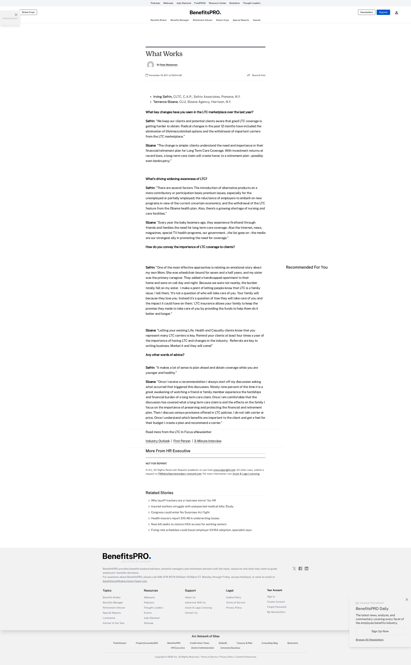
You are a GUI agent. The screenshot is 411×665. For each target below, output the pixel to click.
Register (383, 12)
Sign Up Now (380, 631)
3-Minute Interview (207, 441)
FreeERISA (200, 3)
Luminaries (109, 618)
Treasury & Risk (244, 643)
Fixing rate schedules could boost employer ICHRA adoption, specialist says (201, 530)
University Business (230, 648)
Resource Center (217, 3)
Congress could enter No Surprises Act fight (180, 512)
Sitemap (148, 623)
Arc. (176, 657)
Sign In (271, 596)
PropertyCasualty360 (147, 643)
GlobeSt (223, 643)
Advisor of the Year (113, 623)
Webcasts (168, 3)
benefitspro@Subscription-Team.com (125, 581)
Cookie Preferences (246, 657)
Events (148, 612)
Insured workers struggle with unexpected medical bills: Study (192, 506)
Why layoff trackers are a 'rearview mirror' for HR (183, 500)
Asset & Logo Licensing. (246, 473)
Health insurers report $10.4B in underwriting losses (185, 518)
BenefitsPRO (173, 643)
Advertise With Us (195, 602)
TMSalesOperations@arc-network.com (179, 473)
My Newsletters (276, 612)
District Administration (202, 648)
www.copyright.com (224, 470)
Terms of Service (235, 602)
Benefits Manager (113, 602)
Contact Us (191, 612)
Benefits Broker (112, 597)
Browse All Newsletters (370, 639)
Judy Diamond (183, 3)
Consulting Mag (270, 643)
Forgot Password (276, 606)
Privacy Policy (234, 607)
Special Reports (112, 612)
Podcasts (155, 3)
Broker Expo (28, 12)
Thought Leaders (251, 3)
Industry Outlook (158, 441)
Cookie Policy (233, 597)
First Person (182, 441)
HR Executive (178, 648)
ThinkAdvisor (119, 643)
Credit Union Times (199, 643)
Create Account (276, 601)
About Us (190, 597)
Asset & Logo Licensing (198, 607)
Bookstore (234, 3)
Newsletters (366, 12)
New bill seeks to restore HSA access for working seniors (189, 524)
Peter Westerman (169, 64)
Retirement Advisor (114, 607)
